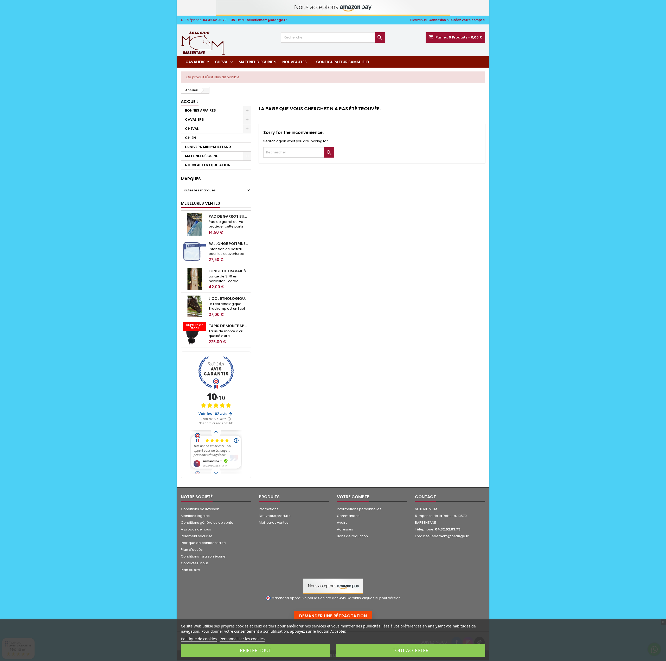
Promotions (268, 509)
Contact (425, 497)
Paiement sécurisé (197, 536)
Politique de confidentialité (203, 542)
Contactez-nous (195, 563)
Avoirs (342, 522)
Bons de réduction (352, 536)
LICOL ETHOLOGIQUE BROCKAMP (229, 298)
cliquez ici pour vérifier (381, 598)
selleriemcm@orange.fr (267, 20)
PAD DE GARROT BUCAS (229, 216)
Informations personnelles (359, 509)
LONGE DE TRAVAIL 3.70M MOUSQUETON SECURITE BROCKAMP (229, 271)
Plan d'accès (192, 549)
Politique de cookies (199, 638)
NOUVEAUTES (294, 61)
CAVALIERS (195, 61)
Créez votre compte (468, 20)
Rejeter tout (255, 650)
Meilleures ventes (274, 522)
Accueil (189, 102)
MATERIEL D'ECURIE (256, 61)
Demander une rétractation (333, 616)
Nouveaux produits (275, 515)
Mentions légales (195, 515)
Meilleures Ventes (200, 203)
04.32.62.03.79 (215, 20)
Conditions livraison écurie (203, 556)
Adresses (345, 529)
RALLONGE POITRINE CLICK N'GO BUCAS (229, 244)
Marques (191, 179)
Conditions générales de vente (207, 522)
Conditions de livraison (200, 509)
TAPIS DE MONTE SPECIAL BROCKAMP (229, 326)
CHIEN (190, 137)
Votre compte (353, 497)
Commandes (348, 515)
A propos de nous (196, 529)
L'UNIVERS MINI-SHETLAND (208, 146)
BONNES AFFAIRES (200, 110)
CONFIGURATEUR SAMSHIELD (342, 61)
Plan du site (190, 569)
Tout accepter (410, 650)
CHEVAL (222, 61)
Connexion (437, 20)
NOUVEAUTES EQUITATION (207, 165)
